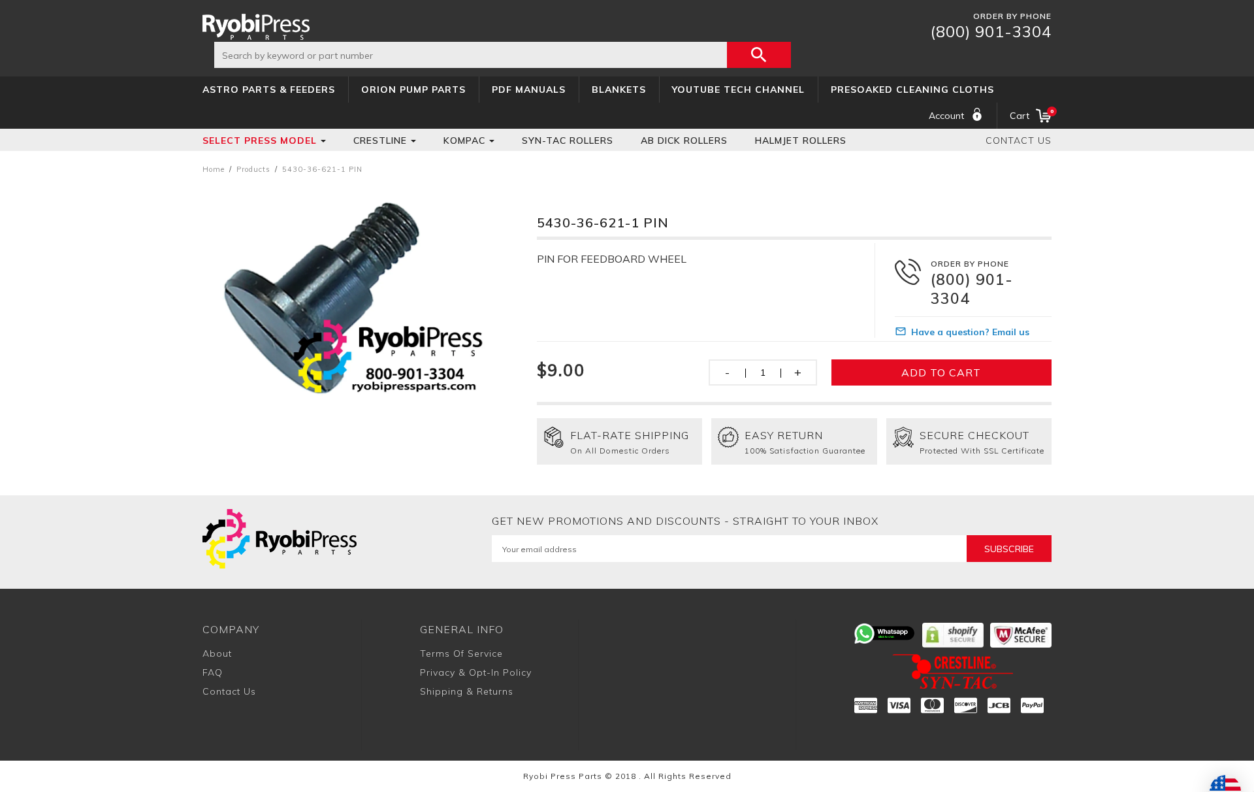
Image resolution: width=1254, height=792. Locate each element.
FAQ (212, 672)
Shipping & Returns (466, 691)
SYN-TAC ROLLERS (567, 140)
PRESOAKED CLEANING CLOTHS (912, 89)
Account (946, 116)
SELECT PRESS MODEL (259, 140)
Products (253, 169)
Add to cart (941, 372)
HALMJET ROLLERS (800, 140)
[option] (351, 293)
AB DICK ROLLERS (684, 140)
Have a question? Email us (970, 332)
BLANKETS (619, 89)
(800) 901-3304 (991, 31)
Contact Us (1019, 140)
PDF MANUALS (529, 89)
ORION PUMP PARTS (413, 89)
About (217, 653)
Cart (1031, 115)
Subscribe (1009, 549)
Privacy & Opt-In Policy (476, 672)
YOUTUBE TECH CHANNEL (738, 89)
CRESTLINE (380, 140)
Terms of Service (461, 653)
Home (213, 169)
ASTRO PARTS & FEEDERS (268, 89)
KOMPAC (464, 140)
